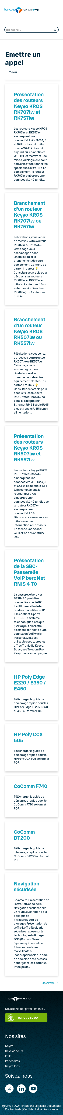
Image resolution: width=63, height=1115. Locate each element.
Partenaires (12, 1061)
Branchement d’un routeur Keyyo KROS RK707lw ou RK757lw (29, 214)
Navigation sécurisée (26, 886)
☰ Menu (11, 72)
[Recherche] (55, 29)
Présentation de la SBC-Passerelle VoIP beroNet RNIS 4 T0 (29, 572)
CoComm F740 (30, 786)
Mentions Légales (33, 1105)
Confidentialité (32, 1109)
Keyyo (9, 1045)
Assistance (51, 1109)
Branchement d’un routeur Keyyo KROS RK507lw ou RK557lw (29, 331)
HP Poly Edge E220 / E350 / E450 (30, 682)
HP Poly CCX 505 (28, 737)
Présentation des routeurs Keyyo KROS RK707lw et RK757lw (29, 106)
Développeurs (14, 1051)
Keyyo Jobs (12, 1066)
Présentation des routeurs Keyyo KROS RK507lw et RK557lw (29, 447)
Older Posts (49, 982)
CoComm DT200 (24, 835)
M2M (8, 1056)
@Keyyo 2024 (11, 1105)
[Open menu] (56, 19)
